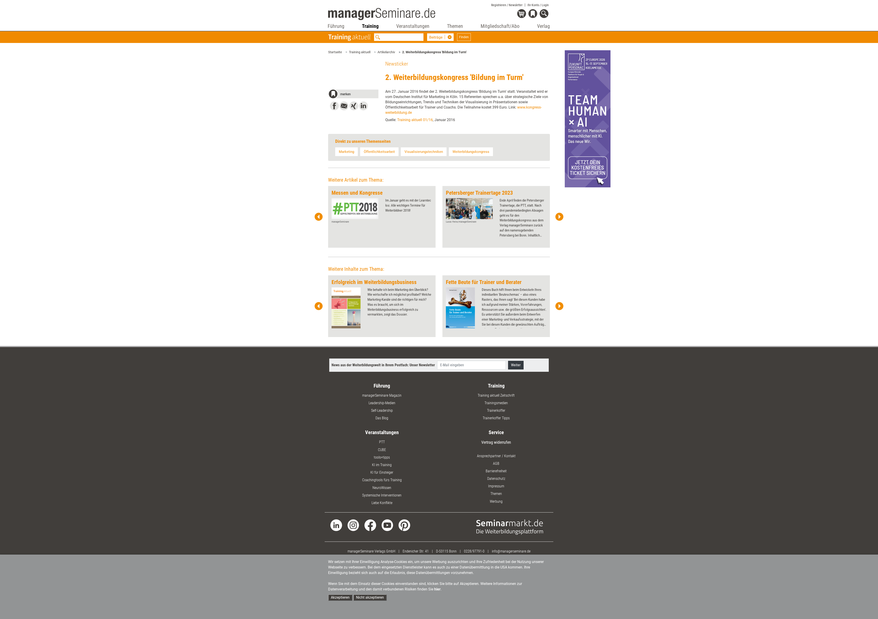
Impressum (496, 486)
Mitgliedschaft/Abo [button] (500, 26)
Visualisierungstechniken (423, 152)
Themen (496, 493)
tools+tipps (382, 457)
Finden (464, 37)
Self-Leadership (382, 410)
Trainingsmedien (496, 403)
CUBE (382, 450)
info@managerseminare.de (511, 551)
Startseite (335, 52)
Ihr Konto (538, 5)
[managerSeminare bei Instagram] (353, 525)
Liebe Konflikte (382, 503)
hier (437, 589)
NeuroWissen (381, 488)
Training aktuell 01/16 (415, 120)
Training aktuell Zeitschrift (496, 395)
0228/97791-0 (474, 551)
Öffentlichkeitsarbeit (379, 152)
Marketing (346, 152)
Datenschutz (496, 478)
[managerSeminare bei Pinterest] (404, 525)
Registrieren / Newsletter (506, 5)
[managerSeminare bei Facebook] (370, 525)
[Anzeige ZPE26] (587, 118)
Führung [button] (336, 26)
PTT (382, 442)
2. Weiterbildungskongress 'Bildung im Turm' (434, 52)
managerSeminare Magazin (382, 395)
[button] (353, 94)
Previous (318, 217)
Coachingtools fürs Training (382, 480)
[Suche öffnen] (545, 14)
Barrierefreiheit (496, 471)
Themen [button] (455, 26)
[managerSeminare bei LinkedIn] (336, 525)
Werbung (496, 501)
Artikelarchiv (386, 52)
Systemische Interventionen (382, 495)
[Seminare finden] (509, 527)
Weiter (516, 365)
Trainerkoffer (496, 410)
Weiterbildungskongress (470, 152)
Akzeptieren (340, 597)
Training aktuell (359, 52)
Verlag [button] (543, 26)
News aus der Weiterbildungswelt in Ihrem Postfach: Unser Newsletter (383, 365)
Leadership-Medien (382, 403)
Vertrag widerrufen (496, 442)
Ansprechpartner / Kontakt (496, 456)
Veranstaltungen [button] (412, 26)
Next (559, 217)
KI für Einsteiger (381, 472)
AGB (496, 463)
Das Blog (381, 418)
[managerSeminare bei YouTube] (387, 525)
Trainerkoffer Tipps (496, 418)
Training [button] (370, 26)
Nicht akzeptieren (370, 597)
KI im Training (382, 465)
